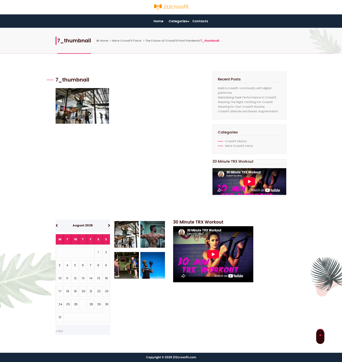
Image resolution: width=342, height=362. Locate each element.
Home (158, 21)
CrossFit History (236, 141)
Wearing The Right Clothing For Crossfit (245, 102)
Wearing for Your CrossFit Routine (241, 107)
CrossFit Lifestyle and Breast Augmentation (248, 111)
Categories (178, 21)
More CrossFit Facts (126, 41)
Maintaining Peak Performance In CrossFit (247, 97)
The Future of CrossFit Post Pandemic (172, 41)
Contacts (200, 21)
